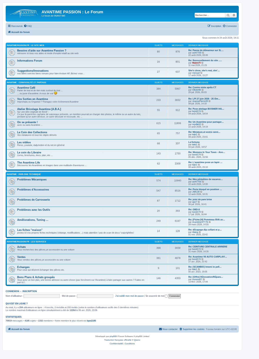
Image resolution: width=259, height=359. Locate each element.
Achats (21, 246)
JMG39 (196, 191)
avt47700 (196, 52)
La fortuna (194, 142)
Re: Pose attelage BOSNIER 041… (206, 109)
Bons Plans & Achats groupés (36, 277)
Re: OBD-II (194, 209)
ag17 (194, 202)
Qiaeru (137, 340)
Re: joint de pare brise (200, 199)
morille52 (196, 124)
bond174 (196, 111)
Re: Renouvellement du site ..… (205, 60)
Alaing (195, 232)
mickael (196, 73)
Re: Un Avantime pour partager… (206, 122)
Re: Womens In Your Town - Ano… (206, 152)
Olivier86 (196, 90)
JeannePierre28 (200, 101)
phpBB (113, 336)
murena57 (197, 279)
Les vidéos (24, 142)
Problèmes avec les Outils (33, 209)
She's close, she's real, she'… (204, 70)
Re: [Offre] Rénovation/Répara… (205, 277)
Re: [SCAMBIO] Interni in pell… (205, 267)
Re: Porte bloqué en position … (205, 189)
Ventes (21, 257)
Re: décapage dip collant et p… (205, 229)
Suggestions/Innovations (33, 70)
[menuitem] (28, 26)
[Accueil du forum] (24, 13)
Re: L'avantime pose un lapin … (205, 162)
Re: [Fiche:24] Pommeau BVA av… (206, 219)
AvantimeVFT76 (200, 222)
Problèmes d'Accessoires (33, 189)
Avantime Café (26, 87)
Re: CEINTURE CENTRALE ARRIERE (207, 246)
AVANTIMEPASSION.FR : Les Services (26, 242)
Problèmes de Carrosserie (33, 199)
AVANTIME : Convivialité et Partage (26, 82)
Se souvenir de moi (155, 296)
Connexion (12, 291)
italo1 (194, 134)
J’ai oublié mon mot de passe (129, 296)
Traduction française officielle (117, 340)
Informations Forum (29, 60)
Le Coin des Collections (32, 132)
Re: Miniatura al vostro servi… (204, 132)
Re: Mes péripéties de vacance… (205, 179)
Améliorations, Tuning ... (32, 219)
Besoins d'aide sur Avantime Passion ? (41, 50)
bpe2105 (91, 320)
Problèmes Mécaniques (32, 179)
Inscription (29, 291)
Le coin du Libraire (29, 152)
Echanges (23, 267)
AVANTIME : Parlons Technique (24, 174)
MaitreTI (196, 63)
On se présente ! (27, 122)
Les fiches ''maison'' (29, 229)
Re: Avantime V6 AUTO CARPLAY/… (207, 256)
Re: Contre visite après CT (202, 87)
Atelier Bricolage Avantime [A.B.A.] (39, 109)
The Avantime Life (28, 162)
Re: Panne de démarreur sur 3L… (206, 50)
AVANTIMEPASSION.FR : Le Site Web (25, 45)
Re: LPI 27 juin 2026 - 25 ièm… (204, 98)
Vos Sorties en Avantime (32, 98)
